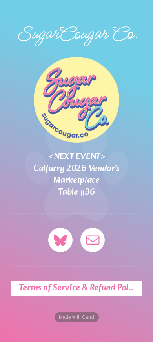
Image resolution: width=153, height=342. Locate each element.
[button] (60, 240)
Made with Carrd (76, 317)
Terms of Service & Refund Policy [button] (79, 288)
